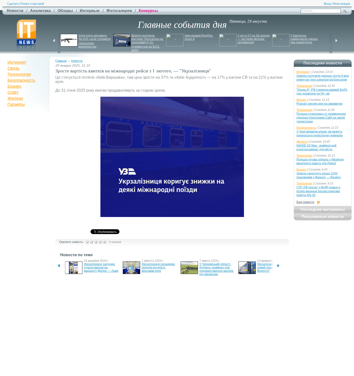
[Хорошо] (100, 242)
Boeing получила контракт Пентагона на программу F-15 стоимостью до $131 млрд (147, 43)
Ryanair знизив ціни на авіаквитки (319, 103)
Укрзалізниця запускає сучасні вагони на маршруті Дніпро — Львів (101, 267)
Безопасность (21, 80)
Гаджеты (16, 104)
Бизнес (14, 86)
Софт (13, 92)
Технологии (19, 74)
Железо (15, 98)
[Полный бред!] (87, 242)
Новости (77, 61)
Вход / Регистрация (337, 4)
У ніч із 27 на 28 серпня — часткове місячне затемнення (253, 39)
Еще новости (305, 202)
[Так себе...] (96, 242)
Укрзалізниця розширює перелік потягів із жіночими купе (159, 267)
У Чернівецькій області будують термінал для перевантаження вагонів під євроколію (216, 269)
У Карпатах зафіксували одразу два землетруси (304, 39)
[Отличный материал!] (104, 242)
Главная (61, 61)
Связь (13, 68)
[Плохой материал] (91, 242)
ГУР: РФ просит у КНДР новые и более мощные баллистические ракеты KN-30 (318, 191)
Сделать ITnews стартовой (25, 4)
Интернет (16, 62)
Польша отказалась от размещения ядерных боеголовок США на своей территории (321, 117)
